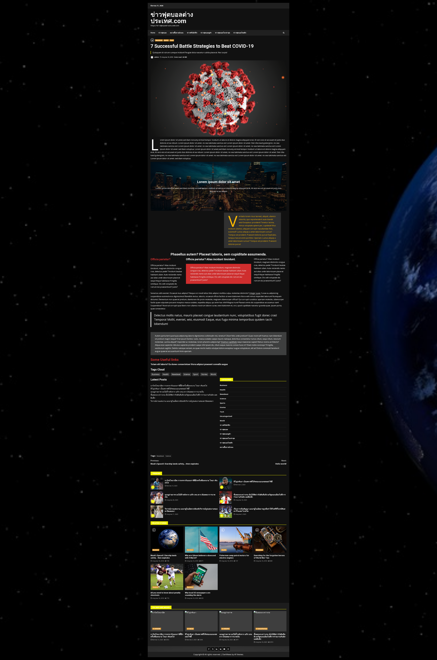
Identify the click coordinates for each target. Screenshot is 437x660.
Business (155, 374)
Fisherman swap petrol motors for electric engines (235, 540)
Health (165, 374)
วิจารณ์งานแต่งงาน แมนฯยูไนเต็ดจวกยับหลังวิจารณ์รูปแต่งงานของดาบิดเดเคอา (182, 401)
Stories (204, 374)
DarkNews (226, 654)
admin (156, 57)
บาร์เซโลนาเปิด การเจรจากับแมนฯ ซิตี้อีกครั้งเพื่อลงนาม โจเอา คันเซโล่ (179, 385)
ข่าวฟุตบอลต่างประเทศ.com (172, 18)
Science (187, 374)
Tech (171, 40)
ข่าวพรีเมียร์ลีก (192, 33)
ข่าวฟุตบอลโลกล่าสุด (222, 33)
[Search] (283, 33)
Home (153, 33)
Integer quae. (255, 293)
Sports (166, 40)
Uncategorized (226, 416)
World (213, 374)
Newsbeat (159, 40)
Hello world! (280, 462)
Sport (195, 374)
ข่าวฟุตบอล (163, 33)
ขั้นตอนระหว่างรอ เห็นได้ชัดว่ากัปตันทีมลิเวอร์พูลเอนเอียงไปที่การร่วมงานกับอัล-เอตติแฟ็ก (225, 497)
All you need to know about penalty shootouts (167, 577)
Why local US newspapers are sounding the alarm (201, 577)
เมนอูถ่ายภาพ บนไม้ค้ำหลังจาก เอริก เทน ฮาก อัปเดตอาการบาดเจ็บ (177, 391)
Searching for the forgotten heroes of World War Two (270, 540)
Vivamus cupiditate (229, 342)
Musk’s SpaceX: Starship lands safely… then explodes (175, 462)
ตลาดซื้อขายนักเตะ (177, 33)
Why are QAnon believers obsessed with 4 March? (201, 540)
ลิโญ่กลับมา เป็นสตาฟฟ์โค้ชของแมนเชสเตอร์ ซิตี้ (170, 388)
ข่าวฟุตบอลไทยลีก (239, 33)
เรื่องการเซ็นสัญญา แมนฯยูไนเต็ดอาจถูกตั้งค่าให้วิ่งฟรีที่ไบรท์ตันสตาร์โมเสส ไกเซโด (225, 511)
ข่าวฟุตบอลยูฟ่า (206, 33)
